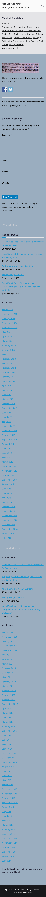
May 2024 (7, 332)
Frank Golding (11, 4)
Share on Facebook (4, 89)
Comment (7, 135)
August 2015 (8, 484)
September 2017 (9, 408)
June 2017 (7, 417)
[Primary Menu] (42, 6)
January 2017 (8, 426)
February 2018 (8, 403)
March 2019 (7, 390)
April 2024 (7, 336)
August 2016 (8, 444)
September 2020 (10, 381)
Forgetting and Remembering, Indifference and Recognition (22, 256)
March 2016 (7, 462)
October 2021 (8, 372)
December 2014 (9, 515)
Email (5, 171)
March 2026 (7, 309)
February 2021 (8, 377)
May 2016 (6, 457)
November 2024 (9, 327)
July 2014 (6, 538)
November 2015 (9, 471)
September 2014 (10, 529)
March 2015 (7, 502)
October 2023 (8, 350)
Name (5, 160)
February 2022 (9, 368)
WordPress (27, 893)
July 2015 (6, 489)
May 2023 (7, 354)
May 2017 (6, 421)
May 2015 (6, 498)
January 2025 (8, 318)
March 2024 (7, 341)
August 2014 (8, 533)
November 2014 (9, 520)
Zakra (16, 893)
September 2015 (10, 480)
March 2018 (7, 399)
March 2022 (7, 363)
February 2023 (9, 359)
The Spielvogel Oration (13, 274)
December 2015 (9, 466)
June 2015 (7, 493)
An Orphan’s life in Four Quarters (17, 266)
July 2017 (6, 412)
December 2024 (9, 323)
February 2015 (8, 506)
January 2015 (8, 511)
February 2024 (9, 345)
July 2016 (6, 448)
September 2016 (10, 439)
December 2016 (9, 430)
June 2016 (7, 453)
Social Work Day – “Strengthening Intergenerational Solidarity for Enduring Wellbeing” (21, 286)
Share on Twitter (10, 89)
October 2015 (8, 475)
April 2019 (7, 386)
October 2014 (8, 524)
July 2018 (6, 394)
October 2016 (8, 435)
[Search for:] (23, 225)
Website (5, 183)
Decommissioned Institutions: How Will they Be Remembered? (23, 243)
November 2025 (9, 314)
